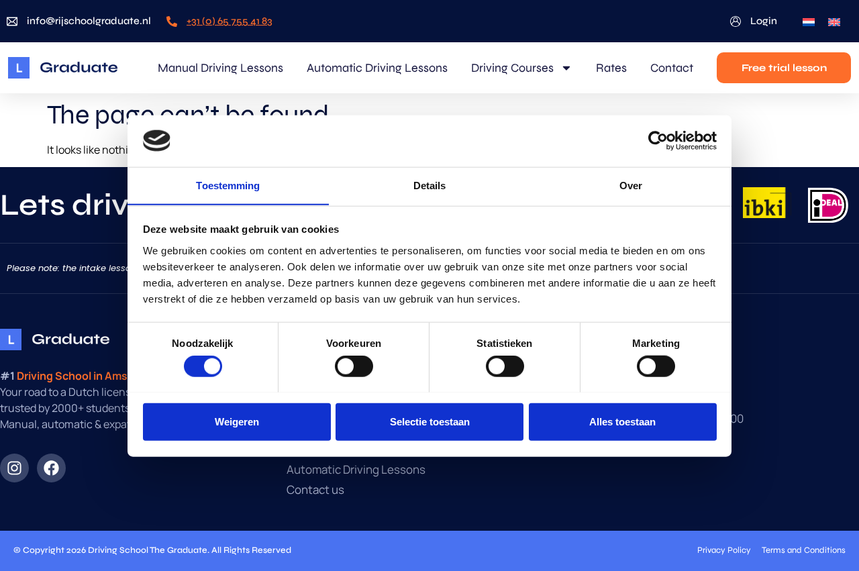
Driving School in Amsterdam (91, 375)
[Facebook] (51, 468)
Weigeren (237, 421)
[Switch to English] (834, 21)
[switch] (354, 365)
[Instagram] (14, 468)
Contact (671, 67)
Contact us (315, 490)
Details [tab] (429, 185)
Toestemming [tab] (228, 185)
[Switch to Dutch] (808, 21)
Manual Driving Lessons (220, 67)
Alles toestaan (622, 421)
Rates (611, 67)
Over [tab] (630, 185)
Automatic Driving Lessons (377, 67)
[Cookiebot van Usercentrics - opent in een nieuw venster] (658, 141)
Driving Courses (512, 67)
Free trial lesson (784, 68)
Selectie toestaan (430, 421)
